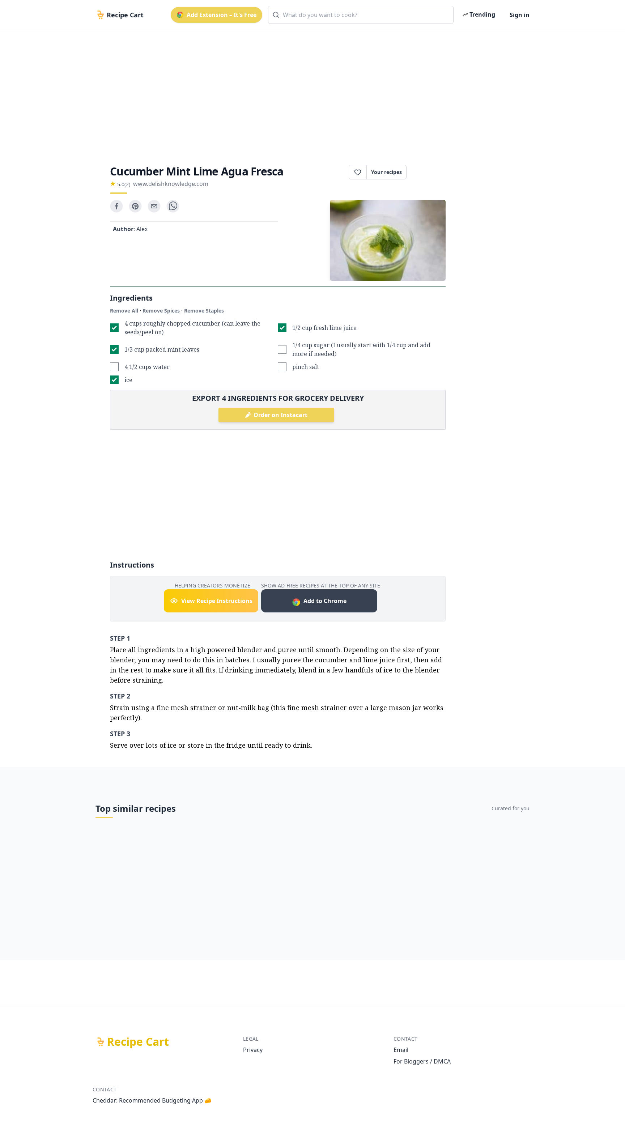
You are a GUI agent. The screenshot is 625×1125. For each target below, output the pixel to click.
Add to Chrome (324, 601)
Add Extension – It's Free (221, 15)
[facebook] (116, 206)
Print (429, 172)
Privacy (253, 1050)
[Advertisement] (310, 91)
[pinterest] (135, 206)
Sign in (520, 15)
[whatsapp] (172, 206)
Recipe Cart (138, 1041)
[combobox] (361, 15)
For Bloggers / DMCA (422, 1061)
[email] (154, 206)
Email (401, 1050)
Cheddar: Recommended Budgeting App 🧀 (152, 1100)
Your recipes (386, 172)
